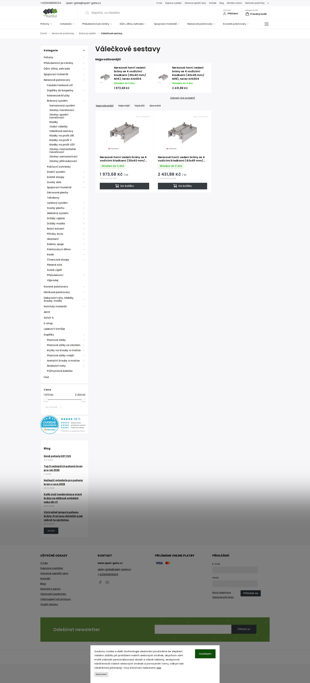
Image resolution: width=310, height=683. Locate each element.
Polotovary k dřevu (59, 249)
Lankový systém (57, 203)
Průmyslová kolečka (59, 371)
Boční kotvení (55, 228)
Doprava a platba (173, 3)
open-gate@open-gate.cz (114, 569)
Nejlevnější (124, 105)
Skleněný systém (58, 213)
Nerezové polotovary (57, 80)
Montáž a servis (234, 3)
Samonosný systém (62, 105)
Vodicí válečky (58, 126)
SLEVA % (49, 317)
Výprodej (52, 280)
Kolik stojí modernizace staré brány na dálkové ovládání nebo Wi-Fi (63, 498)
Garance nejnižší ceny (195, 3)
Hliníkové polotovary (57, 292)
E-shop (48, 323)
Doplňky (49, 334)
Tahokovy (53, 197)
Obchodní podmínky (255, 3)
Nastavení (101, 674)
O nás (159, 3)
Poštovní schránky (59, 166)
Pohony (48, 57)
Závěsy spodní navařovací (58, 116)
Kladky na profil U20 (62, 144)
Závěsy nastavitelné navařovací (62, 150)
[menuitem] (48, 23)
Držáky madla (56, 223)
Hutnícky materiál (55, 306)
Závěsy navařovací (61, 110)
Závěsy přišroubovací (63, 161)
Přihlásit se (244, 629)
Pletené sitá (54, 264)
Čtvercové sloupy (58, 259)
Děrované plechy (57, 192)
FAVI (46, 377)
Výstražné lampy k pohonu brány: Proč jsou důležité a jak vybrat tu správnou (63, 516)
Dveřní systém (56, 172)
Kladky (53, 122)
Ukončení (53, 239)
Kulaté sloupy (55, 177)
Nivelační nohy (56, 365)
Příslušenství (55, 275)
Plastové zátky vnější (60, 355)
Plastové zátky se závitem (64, 345)
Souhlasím (205, 653)
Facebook (100, 582)
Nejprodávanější (105, 105)
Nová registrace (221, 592)
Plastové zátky (56, 340)
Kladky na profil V (60, 140)
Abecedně (155, 105)
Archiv (51, 530)
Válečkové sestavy (61, 131)
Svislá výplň (54, 270)
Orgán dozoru (49, 604)
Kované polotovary (56, 286)
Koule (50, 254)
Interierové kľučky (58, 95)
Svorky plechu (55, 208)
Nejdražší (140, 105)
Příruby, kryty (55, 234)
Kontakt (212, 3)
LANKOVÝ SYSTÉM (54, 329)
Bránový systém (57, 100)
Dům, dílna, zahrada (57, 68)
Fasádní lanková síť (59, 85)
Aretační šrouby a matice (63, 360)
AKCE (47, 312)
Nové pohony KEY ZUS (57, 456)
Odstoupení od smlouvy (55, 599)
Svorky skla (54, 182)
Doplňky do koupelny (60, 90)
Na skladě (53, 407)
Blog (222, 3)
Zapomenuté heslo (223, 597)
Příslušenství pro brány (58, 63)
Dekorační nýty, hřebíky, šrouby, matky (59, 299)
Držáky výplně (56, 218)
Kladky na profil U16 (61, 135)
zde (158, 667)
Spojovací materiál (56, 74)
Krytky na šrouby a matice (64, 350)
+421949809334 (108, 574)
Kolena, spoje (55, 244)
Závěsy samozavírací (63, 156)
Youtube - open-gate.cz (107, 582)
